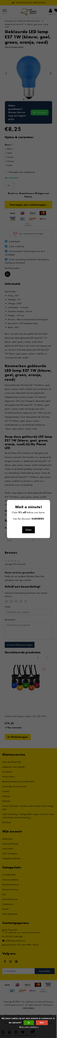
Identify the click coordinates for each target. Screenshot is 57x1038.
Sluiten (28, 529)
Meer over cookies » (29, 1027)
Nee (42, 1023)
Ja (29, 1023)
